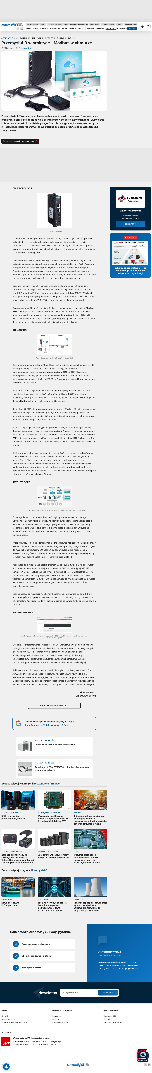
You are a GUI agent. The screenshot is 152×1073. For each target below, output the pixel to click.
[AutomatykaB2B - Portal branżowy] (12, 24)
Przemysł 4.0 (24, 48)
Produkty (44, 28)
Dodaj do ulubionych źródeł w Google (18, 141)
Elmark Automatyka (130, 210)
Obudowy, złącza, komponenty (136, 24)
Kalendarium (122, 28)
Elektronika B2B (109, 1016)
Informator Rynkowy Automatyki (14, 1022)
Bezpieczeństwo (108, 24)
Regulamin (56, 1016)
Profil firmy (130, 224)
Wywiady (90, 28)
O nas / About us (8, 1019)
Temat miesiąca (69, 28)
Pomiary (119, 24)
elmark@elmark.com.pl (130, 218)
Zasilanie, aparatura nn (79, 24)
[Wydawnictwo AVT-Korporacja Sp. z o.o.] (5, 1042)
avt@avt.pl (56, 1042)
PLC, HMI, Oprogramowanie (58, 24)
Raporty (81, 28)
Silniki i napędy (32, 24)
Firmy (35, 28)
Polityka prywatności (60, 1022)
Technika (100, 28)
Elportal (106, 1019)
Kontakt (4, 1016)
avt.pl (53, 1044)
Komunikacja (94, 24)
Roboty (42, 24)
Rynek (28, 28)
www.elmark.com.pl (130, 215)
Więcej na (54, 706)
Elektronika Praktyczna (112, 1022)
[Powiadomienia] (6, 1066)
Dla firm (132, 28)
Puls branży (111, 28)
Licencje (55, 1019)
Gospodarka (55, 28)
